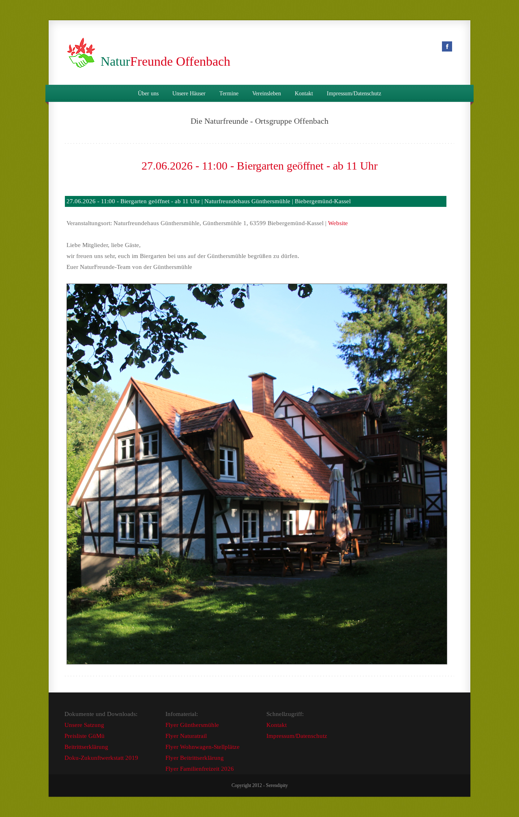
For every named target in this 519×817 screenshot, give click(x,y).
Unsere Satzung (84, 725)
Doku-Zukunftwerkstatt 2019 (101, 758)
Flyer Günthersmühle (192, 725)
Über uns (148, 94)
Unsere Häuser (189, 94)
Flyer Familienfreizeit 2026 (199, 768)
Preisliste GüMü (84, 736)
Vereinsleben (266, 94)
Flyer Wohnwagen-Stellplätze (202, 747)
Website (338, 223)
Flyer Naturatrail (186, 736)
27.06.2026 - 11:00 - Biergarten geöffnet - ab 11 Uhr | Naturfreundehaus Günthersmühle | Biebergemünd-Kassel (208, 201)
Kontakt (304, 94)
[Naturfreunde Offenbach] (83, 61)
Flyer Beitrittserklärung (194, 758)
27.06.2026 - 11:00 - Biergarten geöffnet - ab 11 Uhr (259, 165)
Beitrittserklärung (86, 747)
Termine (228, 94)
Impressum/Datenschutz (354, 94)
